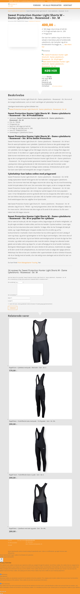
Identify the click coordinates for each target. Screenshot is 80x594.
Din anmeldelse (12, 295)
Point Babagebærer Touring (27, 262)
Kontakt (68, 5)
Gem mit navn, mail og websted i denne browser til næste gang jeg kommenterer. (31, 304)
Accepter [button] (56, 555)
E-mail (10, 301)
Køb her (51, 71)
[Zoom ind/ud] (0, 591)
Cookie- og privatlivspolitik (15, 547)
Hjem (9, 11)
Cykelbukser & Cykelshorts (18, 11)
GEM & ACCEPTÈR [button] (4, 589)
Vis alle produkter (52, 5)
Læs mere (37, 555)
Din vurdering (11, 282)
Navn (10, 298)
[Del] (3, 591)
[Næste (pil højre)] (2, 593)
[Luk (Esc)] (5, 591)
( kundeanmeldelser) (57, 86)
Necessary (4, 574)
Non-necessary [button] (4, 582)
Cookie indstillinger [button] (47, 555)
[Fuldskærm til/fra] (2, 591)
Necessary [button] (2, 572)
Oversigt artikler (21, 540)
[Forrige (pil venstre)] (0, 593)
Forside (37, 5)
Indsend (13, 308)
